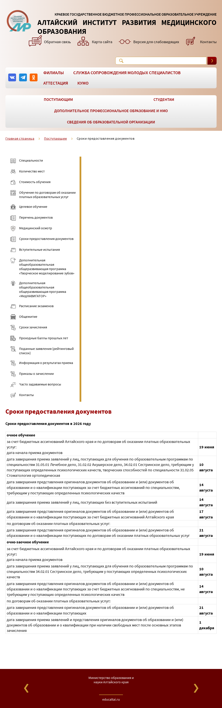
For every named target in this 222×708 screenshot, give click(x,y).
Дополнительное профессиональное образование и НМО (111, 110)
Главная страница (19, 138)
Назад (26, 688)
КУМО (82, 83)
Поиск (121, 61)
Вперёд (195, 688)
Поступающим (58, 99)
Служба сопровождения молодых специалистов (127, 72)
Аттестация (55, 83)
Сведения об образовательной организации (111, 122)
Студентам (163, 99)
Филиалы (53, 72)
